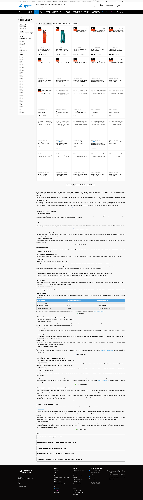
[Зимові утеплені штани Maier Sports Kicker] (81, 129)
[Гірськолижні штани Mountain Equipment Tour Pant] (63, 98)
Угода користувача (63, 1)
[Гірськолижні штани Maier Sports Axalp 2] (98, 161)
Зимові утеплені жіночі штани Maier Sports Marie (97, 81)
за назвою (75, 23)
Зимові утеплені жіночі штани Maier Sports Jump (62, 50)
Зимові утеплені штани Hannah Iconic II (43, 175)
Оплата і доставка (26, 1)
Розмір (21, 54)
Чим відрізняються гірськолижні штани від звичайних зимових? (59, 459)
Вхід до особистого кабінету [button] (79, 470)
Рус (104, 1)
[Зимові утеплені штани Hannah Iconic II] (45, 161)
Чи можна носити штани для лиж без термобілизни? (55, 453)
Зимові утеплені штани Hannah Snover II (61, 175)
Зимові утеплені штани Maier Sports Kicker (79, 142)
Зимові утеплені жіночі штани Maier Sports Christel (98, 144)
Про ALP (20, 1)
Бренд (21, 36)
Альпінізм (22, 12)
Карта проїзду (112, 479)
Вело (61, 12)
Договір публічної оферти (78, 492)
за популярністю (47, 23)
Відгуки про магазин (72, 1)
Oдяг (36, 12)
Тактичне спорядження (96, 12)
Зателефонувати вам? (95, 472)
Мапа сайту (75, 494)
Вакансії (74, 488)
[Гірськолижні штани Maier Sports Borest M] (98, 36)
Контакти (44, 1)
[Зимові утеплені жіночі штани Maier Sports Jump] (63, 36)
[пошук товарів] (94, 7)
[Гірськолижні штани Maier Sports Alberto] (116, 129)
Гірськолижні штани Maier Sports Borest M (97, 50)
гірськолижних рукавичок (107, 350)
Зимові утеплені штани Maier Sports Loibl (61, 144)
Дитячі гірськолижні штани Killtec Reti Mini (80, 175)
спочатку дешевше (57, 23)
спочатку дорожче (67, 23)
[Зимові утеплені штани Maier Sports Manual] (116, 98)
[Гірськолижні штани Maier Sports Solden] (98, 98)
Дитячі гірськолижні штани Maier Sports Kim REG (80, 81)
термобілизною (72, 203)
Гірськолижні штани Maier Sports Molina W (44, 81)
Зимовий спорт (87, 12)
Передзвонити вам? (106, 6)
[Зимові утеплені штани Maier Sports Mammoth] (45, 129)
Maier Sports (41, 409)
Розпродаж (120, 12)
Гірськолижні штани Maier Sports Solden (97, 111)
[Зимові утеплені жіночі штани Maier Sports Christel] (98, 129)
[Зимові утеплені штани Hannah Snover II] (63, 161)
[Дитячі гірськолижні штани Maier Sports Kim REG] (81, 67)
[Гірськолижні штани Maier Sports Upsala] (45, 98)
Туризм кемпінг (30, 12)
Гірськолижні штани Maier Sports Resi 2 (80, 50)
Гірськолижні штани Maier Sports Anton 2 (62, 81)
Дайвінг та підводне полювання (52, 12)
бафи (98, 380)
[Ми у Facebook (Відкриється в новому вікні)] (93, 1)
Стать (21, 47)
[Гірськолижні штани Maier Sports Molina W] (45, 67)
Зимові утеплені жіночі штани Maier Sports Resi (115, 50)
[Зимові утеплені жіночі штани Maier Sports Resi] (116, 36)
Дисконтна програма (82, 1)
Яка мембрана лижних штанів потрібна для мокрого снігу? (57, 442)
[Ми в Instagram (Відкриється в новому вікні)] (95, 1)
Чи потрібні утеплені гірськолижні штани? (51, 448)
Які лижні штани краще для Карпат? (49, 437)
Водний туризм (68, 12)
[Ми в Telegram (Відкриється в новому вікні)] (97, 1)
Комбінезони (23, 28)
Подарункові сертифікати (52, 1)
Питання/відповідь (77, 490)
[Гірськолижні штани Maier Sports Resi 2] (81, 36)
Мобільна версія (22, 486)
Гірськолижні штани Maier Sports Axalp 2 (97, 175)
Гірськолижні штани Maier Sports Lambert (115, 81)
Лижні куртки (23, 24)
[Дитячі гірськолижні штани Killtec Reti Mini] (81, 161)
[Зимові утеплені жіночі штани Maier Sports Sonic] (81, 98)
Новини (89, 1)
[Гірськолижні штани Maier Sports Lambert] (116, 67)
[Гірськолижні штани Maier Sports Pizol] (116, 161)
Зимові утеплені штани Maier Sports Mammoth (43, 142)
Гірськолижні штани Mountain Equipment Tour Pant (62, 112)
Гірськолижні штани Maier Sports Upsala (44, 111)
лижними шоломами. (98, 311)
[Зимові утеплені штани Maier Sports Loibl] (63, 129)
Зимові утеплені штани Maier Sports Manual (115, 111)
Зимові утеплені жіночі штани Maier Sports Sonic (80, 111)
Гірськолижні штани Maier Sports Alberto (115, 142)
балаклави (104, 380)
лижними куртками (79, 277)
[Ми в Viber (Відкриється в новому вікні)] (98, 1)
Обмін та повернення (36, 1)
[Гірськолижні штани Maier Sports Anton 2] (63, 67)
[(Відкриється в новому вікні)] (19, 483)
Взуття (42, 12)
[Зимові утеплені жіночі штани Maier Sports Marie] (98, 67)
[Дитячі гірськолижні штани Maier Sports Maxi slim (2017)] (45, 36)
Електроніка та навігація (77, 12)
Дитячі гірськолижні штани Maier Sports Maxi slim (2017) (44, 51)
